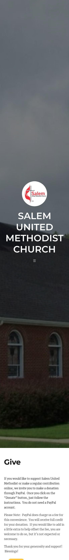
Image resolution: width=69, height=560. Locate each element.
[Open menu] (34, 261)
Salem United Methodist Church (34, 232)
